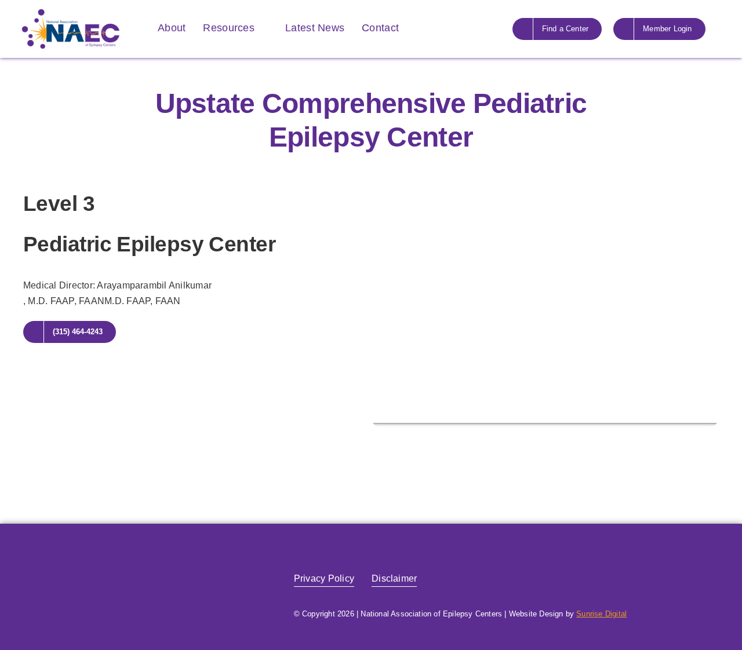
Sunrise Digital (601, 613)
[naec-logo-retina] (95, 563)
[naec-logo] (70, 13)
